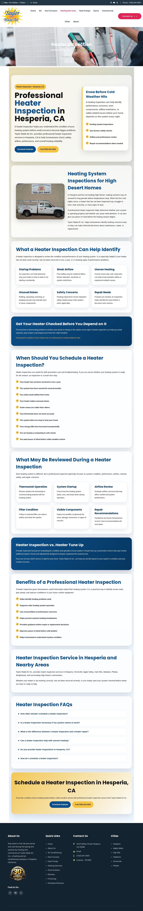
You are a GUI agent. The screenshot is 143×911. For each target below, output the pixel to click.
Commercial (107, 11)
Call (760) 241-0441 (48, 149)
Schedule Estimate (25, 149)
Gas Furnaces (51, 11)
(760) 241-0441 (135, 3)
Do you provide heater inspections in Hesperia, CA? (45, 749)
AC (40, 11)
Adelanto (117, 857)
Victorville (117, 861)
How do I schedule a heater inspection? (39, 758)
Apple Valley (118, 848)
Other (67, 21)
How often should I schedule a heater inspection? (44, 714)
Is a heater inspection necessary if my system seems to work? (50, 723)
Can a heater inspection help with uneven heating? (44, 740)
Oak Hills (116, 853)
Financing (52, 879)
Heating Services (68, 11)
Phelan (116, 866)
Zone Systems (54, 870)
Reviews (51, 874)
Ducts (96, 11)
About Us (52, 848)
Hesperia (116, 844)
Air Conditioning (55, 853)
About (76, 21)
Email (35, 3)
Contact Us (127, 16)
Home (33, 11)
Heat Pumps (84, 11)
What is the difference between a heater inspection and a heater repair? (54, 732)
